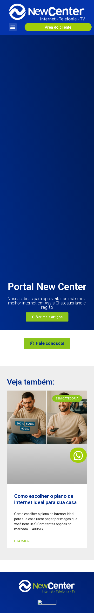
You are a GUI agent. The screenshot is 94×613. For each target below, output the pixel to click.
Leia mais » (22, 541)
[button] (13, 27)
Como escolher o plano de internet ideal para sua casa (45, 499)
